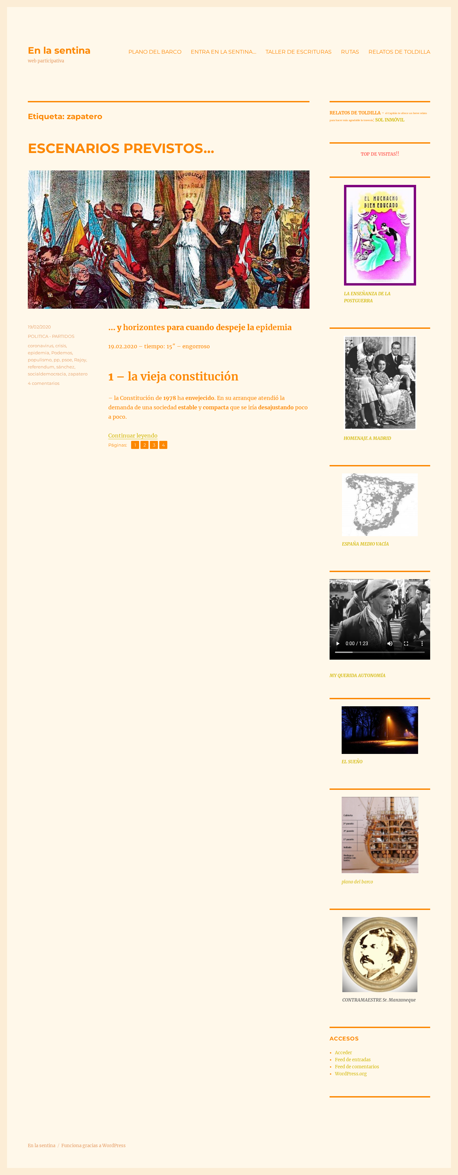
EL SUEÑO (352, 762)
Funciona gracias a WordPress (93, 1145)
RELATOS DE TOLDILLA (399, 52)
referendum (41, 366)
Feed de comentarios (357, 1067)
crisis (60, 345)
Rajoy (80, 359)
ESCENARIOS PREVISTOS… (121, 148)
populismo (40, 359)
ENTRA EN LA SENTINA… (223, 52)
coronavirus (40, 345)
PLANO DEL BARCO (154, 52)
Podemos (61, 352)
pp (57, 359)
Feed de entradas (353, 1060)
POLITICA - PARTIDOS (51, 336)
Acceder (343, 1053)
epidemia (38, 352)
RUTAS (350, 52)
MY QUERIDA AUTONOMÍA (358, 675)
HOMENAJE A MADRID (367, 438)
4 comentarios (43, 383)
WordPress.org (351, 1074)
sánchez (65, 366)
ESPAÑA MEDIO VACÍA (365, 544)
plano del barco (357, 882)
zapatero (78, 373)
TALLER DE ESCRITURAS (299, 52)
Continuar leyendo (133, 435)
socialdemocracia (47, 373)
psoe (67, 359)
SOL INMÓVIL (389, 120)
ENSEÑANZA (364, 294)
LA (347, 294)
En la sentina (59, 50)
